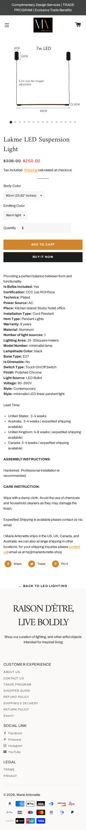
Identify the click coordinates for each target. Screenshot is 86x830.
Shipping (30, 170)
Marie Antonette (28, 795)
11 (57, 122)
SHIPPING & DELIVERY (20, 703)
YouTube (14, 752)
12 (61, 122)
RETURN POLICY (16, 709)
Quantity (9, 228)
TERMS (9, 769)
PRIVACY (10, 776)
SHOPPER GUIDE (16, 690)
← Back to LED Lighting (43, 586)
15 (75, 122)
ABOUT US (11, 672)
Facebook (15, 733)
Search (8, 715)
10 (52, 122)
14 (70, 122)
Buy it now (43, 257)
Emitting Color (14, 206)
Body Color (12, 186)
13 (66, 122)
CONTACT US (13, 678)
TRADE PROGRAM (17, 684)
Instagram (15, 745)
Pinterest (14, 739)
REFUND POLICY (16, 697)
